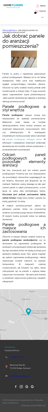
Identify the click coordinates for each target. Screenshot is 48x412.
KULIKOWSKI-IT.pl (38, 405)
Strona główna (9, 30)
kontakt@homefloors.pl (19, 376)
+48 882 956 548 (17, 357)
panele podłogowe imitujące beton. (24, 139)
